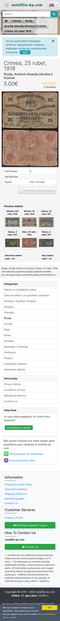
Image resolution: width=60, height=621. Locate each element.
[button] (53, 5)
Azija (7, 329)
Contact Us (10, 401)
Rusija (29, 20)
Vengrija (8, 306)
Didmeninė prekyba (15, 363)
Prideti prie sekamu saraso (38, 190)
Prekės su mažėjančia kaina (20, 289)
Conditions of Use (14, 389)
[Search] (54, 14)
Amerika (9, 340)
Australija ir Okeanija (16, 346)
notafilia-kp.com (27, 4)
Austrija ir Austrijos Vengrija (20, 301)
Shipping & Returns (15, 395)
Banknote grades (14, 498)
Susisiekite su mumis (19, 427)
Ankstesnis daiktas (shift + (13, 257)
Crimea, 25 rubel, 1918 (17, 31)
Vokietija (9, 312)
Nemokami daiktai (14, 369)
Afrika (7, 335)
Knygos (8, 358)
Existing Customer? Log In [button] (31, 525)
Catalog (16, 20)
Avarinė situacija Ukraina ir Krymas (25, 25)
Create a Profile (14, 517)
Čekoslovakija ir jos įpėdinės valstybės (26, 295)
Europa (8, 323)
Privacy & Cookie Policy (18, 484)
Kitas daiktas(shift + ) (48, 257)
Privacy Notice (12, 384)
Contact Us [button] (31, 546)
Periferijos (10, 352)
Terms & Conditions (16, 489)
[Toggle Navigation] (6, 5)
